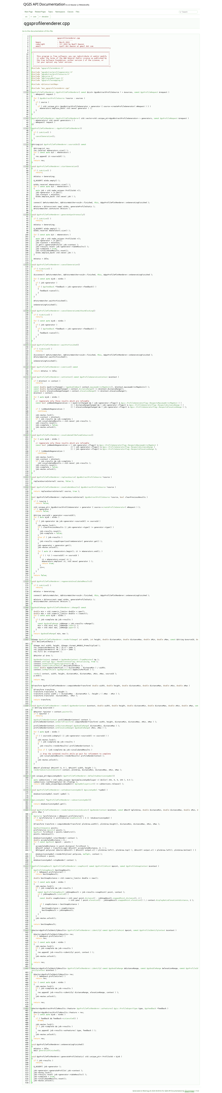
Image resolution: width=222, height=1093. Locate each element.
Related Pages (40, 12)
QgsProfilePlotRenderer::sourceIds (61, 144)
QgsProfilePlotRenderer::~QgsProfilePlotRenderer (56, 128)
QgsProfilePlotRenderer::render (52, 706)
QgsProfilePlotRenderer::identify (84, 930)
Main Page (29, 12)
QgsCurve (38, 816)
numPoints (75, 818)
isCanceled (68, 1018)
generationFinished (48, 1050)
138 (25, 311)
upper (71, 628)
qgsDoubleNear (73, 387)
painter (66, 712)
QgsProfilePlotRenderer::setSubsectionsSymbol (59, 790)
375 (25, 790)
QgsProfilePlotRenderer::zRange (62, 607)
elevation (45, 17)
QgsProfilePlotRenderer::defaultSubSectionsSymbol (88, 776)
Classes (70, 12)
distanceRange (85, 389)
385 (25, 810)
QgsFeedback (48, 287)
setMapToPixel (48, 670)
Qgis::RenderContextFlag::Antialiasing (70, 662)
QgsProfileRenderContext (45, 720)
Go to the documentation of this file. (37, 31)
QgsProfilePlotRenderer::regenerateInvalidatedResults (63, 581)
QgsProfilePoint (103, 866)
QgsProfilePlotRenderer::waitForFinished (57, 345)
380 (25, 800)
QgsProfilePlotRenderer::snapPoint (70, 866)
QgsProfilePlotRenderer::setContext (54, 377)
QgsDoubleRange (39, 607)
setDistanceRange (63, 726)
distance (89, 898)
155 (25, 345)
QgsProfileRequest (149, 92)
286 (25, 607)
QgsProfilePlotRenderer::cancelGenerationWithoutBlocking (65, 311)
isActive (43, 132)
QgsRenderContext (42, 660)
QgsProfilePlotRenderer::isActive (53, 367)
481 (25, 1008)
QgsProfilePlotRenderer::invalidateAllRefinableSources (64, 435)
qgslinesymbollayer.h (52, 78)
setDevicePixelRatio (51, 666)
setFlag (45, 662)
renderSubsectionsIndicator (47, 770)
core (34, 17)
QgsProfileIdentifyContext (152, 930)
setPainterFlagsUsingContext (56, 664)
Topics (50, 12)
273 (25, 581)
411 (25, 866)
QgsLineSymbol (90, 790)
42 (25, 118)
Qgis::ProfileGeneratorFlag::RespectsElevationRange (156, 407)
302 (25, 639)
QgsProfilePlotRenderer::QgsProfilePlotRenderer (55, 92)
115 (25, 265)
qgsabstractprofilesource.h (55, 74)
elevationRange (87, 391)
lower (71, 625)
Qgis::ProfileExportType (125, 1008)
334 (25, 706)
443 (25, 930)
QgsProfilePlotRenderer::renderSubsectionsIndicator (62, 810)
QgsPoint (38, 832)
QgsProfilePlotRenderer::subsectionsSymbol (68, 800)
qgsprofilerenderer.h (52, 68)
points (51, 830)
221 (25, 477)
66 (25, 166)
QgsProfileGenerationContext (94, 377)
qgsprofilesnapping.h (52, 80)
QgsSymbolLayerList (84, 784)
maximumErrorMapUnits (100, 387)
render (37, 674)
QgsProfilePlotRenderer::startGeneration (57, 166)
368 (25, 776)
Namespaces (60, 12)
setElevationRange (64, 728)
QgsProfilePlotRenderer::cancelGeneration (57, 265)
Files (77, 12)
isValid (60, 894)
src (26, 17)
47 (25, 128)
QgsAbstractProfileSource (52, 98)
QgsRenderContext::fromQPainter (76, 660)
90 (25, 215)
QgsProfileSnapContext (137, 866)
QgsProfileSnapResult (42, 866)
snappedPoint (119, 898)
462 (25, 968)
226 (25, 487)
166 (25, 367)
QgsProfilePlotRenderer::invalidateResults (58, 487)
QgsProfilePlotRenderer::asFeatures (94, 1008)
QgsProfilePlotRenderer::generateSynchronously (60, 215)
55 (25, 144)
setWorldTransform (64, 722)
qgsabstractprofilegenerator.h (57, 72)
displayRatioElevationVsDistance (172, 900)
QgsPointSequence (42, 828)
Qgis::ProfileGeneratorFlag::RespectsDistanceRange (154, 405)
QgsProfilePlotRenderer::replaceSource (56, 477)
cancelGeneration (44, 136)
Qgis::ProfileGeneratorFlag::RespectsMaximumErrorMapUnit (149, 403)
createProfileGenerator (114, 507)
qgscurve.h (47, 76)
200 (25, 435)
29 (25, 92)
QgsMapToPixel (64, 670)
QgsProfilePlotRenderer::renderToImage (58, 639)
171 (25, 377)
